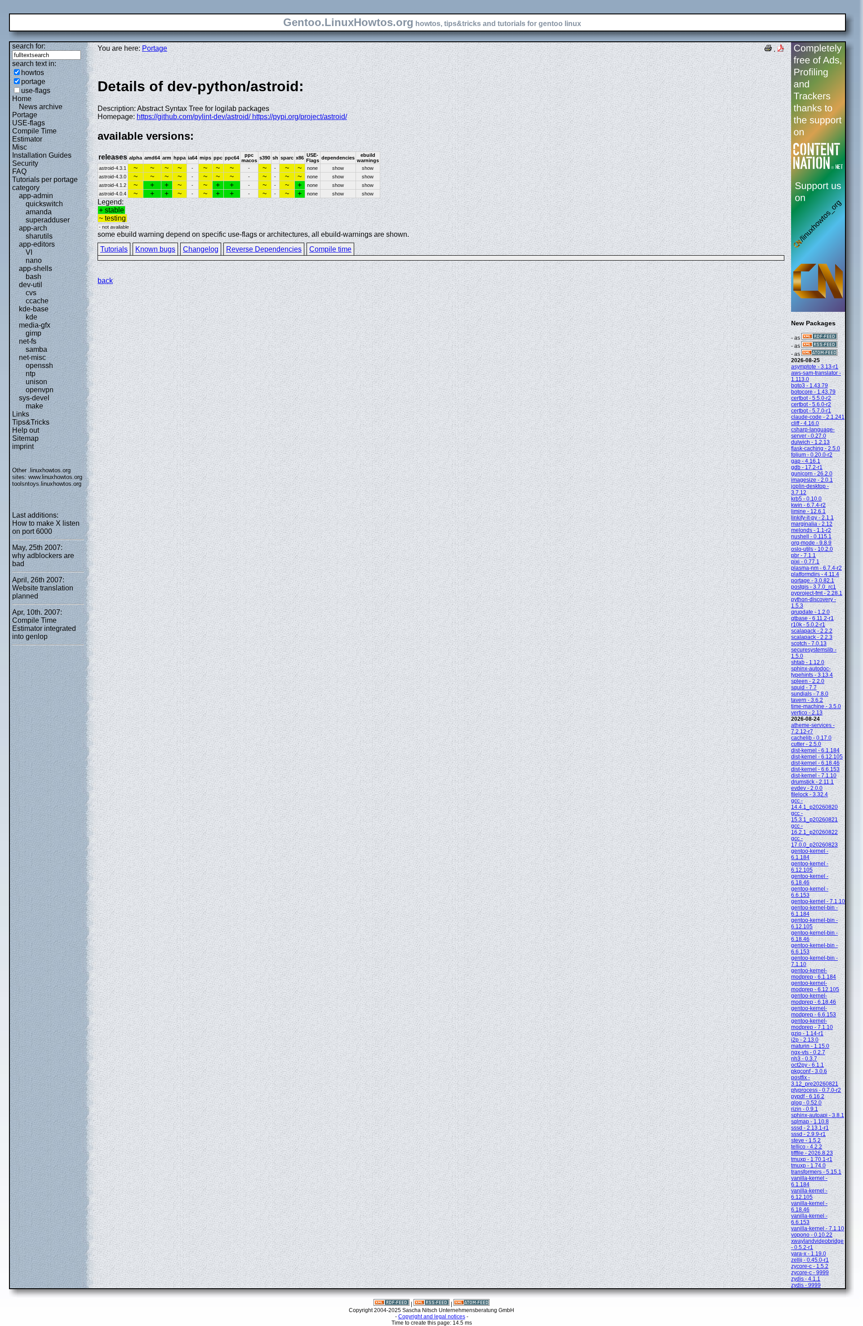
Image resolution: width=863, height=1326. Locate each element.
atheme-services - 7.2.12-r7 (813, 728)
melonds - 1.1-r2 (811, 530)
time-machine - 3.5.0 (816, 706)
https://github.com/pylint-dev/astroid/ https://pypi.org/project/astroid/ (242, 116)
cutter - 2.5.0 (806, 744)
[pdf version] (780, 49)
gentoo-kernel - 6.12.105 (809, 866)
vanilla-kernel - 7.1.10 (817, 1228)
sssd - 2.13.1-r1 (810, 1128)
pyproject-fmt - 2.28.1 (816, 593)
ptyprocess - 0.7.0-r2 (816, 1090)
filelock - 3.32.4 (809, 794)
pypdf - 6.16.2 (807, 1096)
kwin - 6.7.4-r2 (808, 505)
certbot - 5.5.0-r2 (811, 398)
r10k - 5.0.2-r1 (808, 624)
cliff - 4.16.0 (805, 423)
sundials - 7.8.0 (809, 694)
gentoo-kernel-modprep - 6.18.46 (813, 999)
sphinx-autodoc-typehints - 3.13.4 (812, 671)
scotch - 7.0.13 (809, 643)
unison (36, 382)
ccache (37, 301)
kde (31, 317)
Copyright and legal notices (431, 1316)
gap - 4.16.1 (805, 461)
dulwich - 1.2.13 (810, 442)
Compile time (330, 249)
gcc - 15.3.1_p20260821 (814, 816)
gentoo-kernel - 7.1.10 (818, 901)
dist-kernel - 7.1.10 (813, 775)
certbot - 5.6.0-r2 (811, 404)
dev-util (30, 284)
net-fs (27, 341)
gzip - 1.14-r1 (807, 1033)
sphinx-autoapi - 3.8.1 (817, 1115)
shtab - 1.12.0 (807, 662)
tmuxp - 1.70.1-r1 (811, 1159)
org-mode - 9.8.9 (811, 543)
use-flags (35, 90)
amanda (39, 212)
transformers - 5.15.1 (816, 1172)
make (34, 406)
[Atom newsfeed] (819, 354)
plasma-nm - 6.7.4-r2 (816, 568)
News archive (40, 107)
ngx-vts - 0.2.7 (808, 1052)
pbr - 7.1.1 (803, 555)
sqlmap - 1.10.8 (810, 1121)
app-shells (35, 268)
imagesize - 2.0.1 (812, 480)
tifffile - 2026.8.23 (812, 1153)
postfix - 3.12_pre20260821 (814, 1080)
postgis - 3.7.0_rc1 (813, 587)
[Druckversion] (768, 49)
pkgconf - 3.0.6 (809, 1071)
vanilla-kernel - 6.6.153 (809, 1219)
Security (25, 163)
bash (33, 276)
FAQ (19, 171)
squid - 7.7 (804, 687)
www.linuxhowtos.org (55, 477)
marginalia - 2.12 (811, 524)
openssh (39, 365)
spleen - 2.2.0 (807, 681)
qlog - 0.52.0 (806, 1103)
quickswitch (44, 204)
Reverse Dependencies (264, 249)
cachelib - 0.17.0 (811, 738)
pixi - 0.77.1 (805, 562)
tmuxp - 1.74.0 (808, 1165)
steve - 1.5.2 (806, 1140)
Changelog (200, 249)
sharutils (39, 236)
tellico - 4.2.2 (806, 1147)
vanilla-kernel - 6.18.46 (809, 1206)
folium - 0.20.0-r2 (811, 455)
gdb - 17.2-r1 (807, 467)
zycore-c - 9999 (810, 1272)
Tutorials (114, 249)
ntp (31, 373)
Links (20, 414)
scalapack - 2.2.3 (811, 637)
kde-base (34, 309)
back (105, 280)
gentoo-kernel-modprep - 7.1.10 (812, 1024)
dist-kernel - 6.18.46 (815, 763)
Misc (19, 147)
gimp (33, 333)
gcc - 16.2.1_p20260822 (814, 829)
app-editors (37, 244)
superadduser (48, 220)
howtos (32, 72)
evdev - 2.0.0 (807, 788)
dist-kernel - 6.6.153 (815, 769)
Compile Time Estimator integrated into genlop (44, 628)
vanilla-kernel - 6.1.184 (809, 1181)
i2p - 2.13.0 (805, 1040)
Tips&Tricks (30, 422)
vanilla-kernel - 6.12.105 (809, 1194)
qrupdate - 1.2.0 (810, 612)
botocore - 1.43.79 (813, 392)
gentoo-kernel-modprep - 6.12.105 (815, 986)
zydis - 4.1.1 (805, 1279)
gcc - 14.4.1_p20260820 (814, 804)
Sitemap (25, 438)
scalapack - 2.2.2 (811, 631)
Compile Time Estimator (34, 135)
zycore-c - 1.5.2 (809, 1266)
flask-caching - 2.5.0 (815, 448)
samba (36, 349)
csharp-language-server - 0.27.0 (813, 432)
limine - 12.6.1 (808, 511)
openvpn (39, 390)
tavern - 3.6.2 (807, 700)
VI (29, 252)
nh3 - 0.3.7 (804, 1058)
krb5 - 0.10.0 (806, 499)
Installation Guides (41, 155)
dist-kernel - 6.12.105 (817, 757)
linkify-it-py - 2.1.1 (812, 517)
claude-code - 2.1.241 (818, 417)
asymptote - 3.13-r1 (814, 367)
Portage (24, 115)
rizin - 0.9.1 (804, 1109)
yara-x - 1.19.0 (808, 1254)
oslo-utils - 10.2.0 (812, 549)
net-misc (32, 357)
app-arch (33, 228)
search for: (28, 46)
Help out (25, 430)
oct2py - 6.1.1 (807, 1065)
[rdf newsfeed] (819, 338)
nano (34, 260)
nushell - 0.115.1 (811, 536)
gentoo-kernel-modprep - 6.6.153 (813, 1011)
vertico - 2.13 (807, 713)
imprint (23, 446)
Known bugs (155, 249)
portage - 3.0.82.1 (812, 580)
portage (33, 81)
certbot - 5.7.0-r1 (811, 411)
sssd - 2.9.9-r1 (808, 1134)
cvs (31, 293)
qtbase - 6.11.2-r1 (812, 618)
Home (21, 98)
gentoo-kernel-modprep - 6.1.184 (813, 973)
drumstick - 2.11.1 (812, 782)
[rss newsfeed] (819, 346)
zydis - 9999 (806, 1285)
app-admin (36, 196)
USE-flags (28, 123)
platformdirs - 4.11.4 (815, 574)
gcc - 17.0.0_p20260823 (814, 841)
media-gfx (34, 325)
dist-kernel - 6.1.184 (815, 750)
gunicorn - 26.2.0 (811, 473)
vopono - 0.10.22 (811, 1235)
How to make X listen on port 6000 (46, 527)
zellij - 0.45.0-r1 (810, 1260)
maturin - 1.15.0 (810, 1046)
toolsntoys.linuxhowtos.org (46, 483)
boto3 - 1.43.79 (809, 385)
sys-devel (34, 398)
